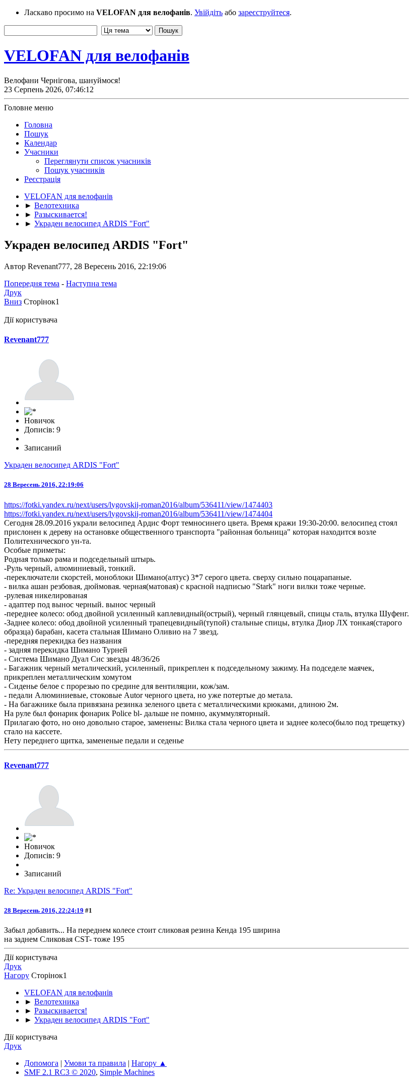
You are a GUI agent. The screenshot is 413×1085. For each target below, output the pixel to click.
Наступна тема (91, 283)
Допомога (41, 1063)
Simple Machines (127, 1072)
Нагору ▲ (149, 1063)
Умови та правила (95, 1063)
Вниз (13, 301)
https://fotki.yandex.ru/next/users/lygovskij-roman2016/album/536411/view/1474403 (138, 504)
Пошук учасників (74, 170)
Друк (13, 292)
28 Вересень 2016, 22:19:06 (44, 484)
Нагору (16, 975)
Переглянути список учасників (97, 161)
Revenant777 (26, 339)
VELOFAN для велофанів (96, 55)
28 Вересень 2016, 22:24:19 (44, 910)
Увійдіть (208, 12)
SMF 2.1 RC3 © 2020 (60, 1072)
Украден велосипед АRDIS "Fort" (61, 465)
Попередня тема (31, 283)
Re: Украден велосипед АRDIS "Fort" (68, 890)
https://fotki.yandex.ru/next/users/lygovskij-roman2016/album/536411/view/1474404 (138, 513)
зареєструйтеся (264, 12)
